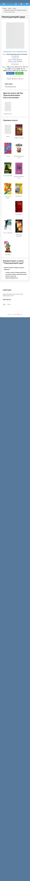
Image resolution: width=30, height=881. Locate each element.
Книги (9, 8)
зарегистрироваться (11, 278)
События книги (14, 64)
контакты (13, 294)
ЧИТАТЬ (20, 73)
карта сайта (19, 294)
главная (4, 294)
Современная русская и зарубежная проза (15, 10)
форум (9, 294)
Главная (4, 8)
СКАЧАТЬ (11, 73)
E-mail (8, 304)
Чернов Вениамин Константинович (16, 54)
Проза (14, 8)
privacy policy (11, 295)
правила (5, 295)
